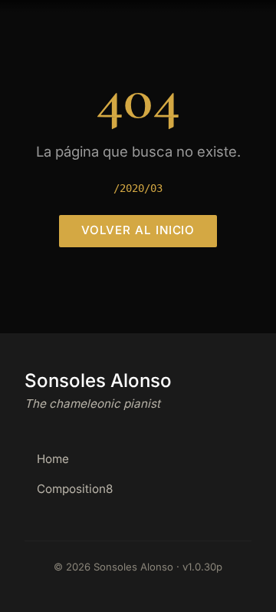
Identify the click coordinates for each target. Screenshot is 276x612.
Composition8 (75, 488)
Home (53, 459)
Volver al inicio (138, 230)
